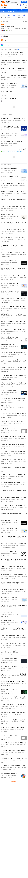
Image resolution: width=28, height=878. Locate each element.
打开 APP (24, 1)
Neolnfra (2, 264)
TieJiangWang (3, 631)
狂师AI (2, 394)
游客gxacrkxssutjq (4, 517)
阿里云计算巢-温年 (4, 371)
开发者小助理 (3, 114)
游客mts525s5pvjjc (4, 463)
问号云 (2, 195)
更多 (26, 36)
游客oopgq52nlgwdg (5, 386)
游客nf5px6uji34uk (4, 662)
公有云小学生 (3, 363)
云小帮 (2, 731)
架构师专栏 (3, 294)
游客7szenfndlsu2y (4, 145)
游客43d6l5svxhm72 (5, 256)
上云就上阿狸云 (4, 540)
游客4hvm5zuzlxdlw (4, 685)
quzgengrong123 (4, 249)
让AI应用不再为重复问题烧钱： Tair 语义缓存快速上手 (18, 40)
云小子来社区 (3, 137)
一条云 (2, 187)
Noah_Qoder (3, 532)
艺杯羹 (2, 340)
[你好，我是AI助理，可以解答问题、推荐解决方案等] (20, 5)
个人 (26, 8)
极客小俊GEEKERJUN (5, 87)
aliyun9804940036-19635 (6, 379)
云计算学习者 (3, 241)
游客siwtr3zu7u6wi (4, 218)
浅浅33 (2, 348)
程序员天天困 (3, 616)
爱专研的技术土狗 (4, 302)
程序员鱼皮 (3, 180)
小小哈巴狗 (3, 310)
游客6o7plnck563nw (5, 210)
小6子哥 (2, 754)
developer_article (4, 56)
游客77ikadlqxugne (4, 777)
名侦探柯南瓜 (3, 122)
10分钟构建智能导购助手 (22, 44)
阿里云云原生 (3, 64)
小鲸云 (2, 639)
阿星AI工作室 (3, 677)
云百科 (2, 608)
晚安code (3, 555)
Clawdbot (3, 425)
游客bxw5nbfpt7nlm (4, 440)
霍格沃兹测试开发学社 (5, 203)
